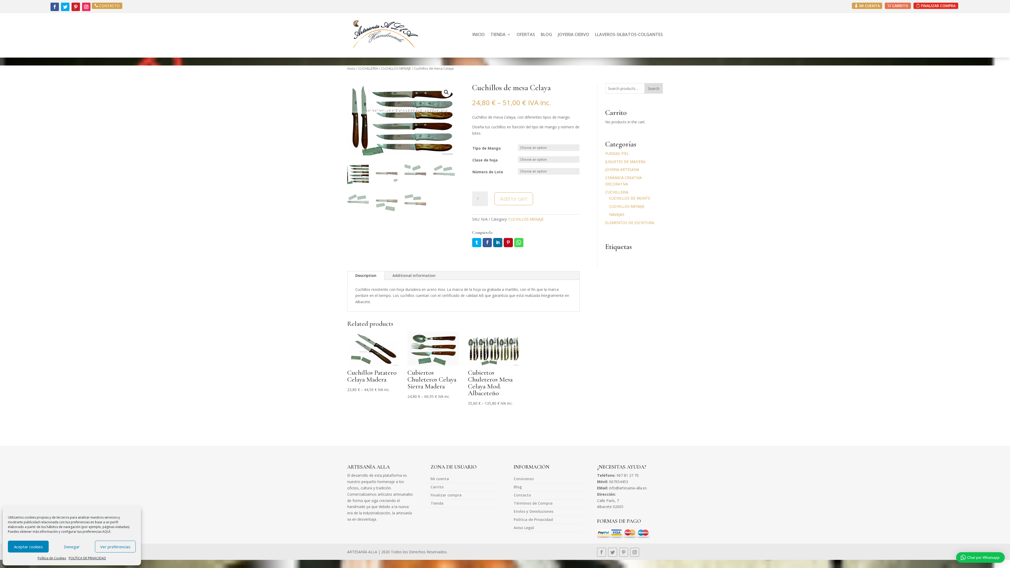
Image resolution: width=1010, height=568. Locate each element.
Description (365, 275)
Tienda (437, 503)
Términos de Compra (533, 503)
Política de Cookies (52, 558)
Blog (518, 487)
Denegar (72, 546)
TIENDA (498, 34)
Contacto (522, 495)
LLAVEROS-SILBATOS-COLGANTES (629, 34)
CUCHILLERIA (368, 68)
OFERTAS (526, 34)
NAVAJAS (616, 214)
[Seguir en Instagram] (86, 7)
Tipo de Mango (486, 148)
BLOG (546, 34)
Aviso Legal (524, 528)
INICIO (478, 34)
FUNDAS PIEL (617, 153)
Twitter (476, 242)
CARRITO (900, 5)
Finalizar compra (446, 495)
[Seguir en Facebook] (54, 7)
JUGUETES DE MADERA (625, 161)
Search (653, 88)
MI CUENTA (869, 5)
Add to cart (513, 198)
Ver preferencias (115, 546)
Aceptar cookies (28, 546)
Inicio (351, 68)
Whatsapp (518, 242)
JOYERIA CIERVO (573, 34)
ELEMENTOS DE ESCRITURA (629, 222)
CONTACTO (109, 5)
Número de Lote (487, 171)
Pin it (508, 242)
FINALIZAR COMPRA (938, 5)
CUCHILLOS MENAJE (396, 68)
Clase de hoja (485, 160)
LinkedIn (497, 242)
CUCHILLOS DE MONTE (629, 198)
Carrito (437, 487)
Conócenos (524, 479)
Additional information (414, 275)
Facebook (487, 242)
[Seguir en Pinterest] (76, 7)
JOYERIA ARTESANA (622, 169)
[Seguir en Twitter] (65, 7)
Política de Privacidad (533, 520)
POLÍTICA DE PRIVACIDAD (87, 558)
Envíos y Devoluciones (533, 512)
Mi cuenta (440, 479)
